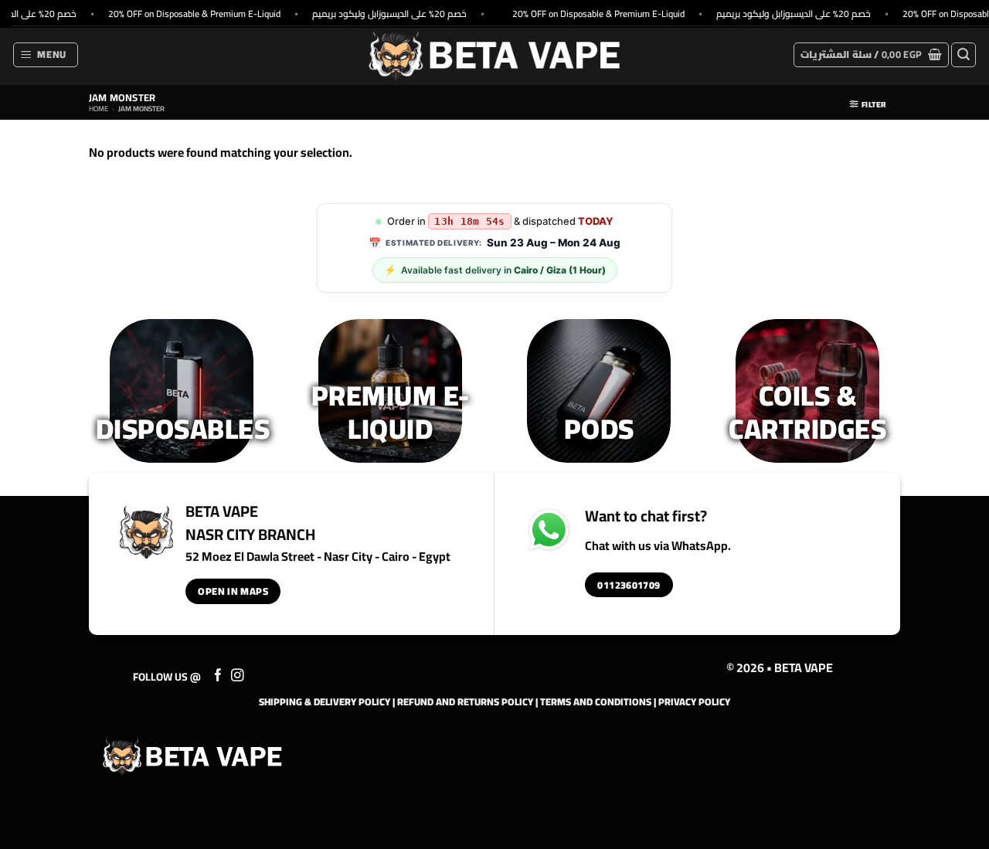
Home (98, 108)
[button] (46, 54)
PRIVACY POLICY (694, 701)
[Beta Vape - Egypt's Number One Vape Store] (494, 55)
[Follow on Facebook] (218, 676)
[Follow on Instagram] (237, 676)
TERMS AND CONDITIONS (595, 701)
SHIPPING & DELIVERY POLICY (324, 701)
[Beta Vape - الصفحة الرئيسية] (192, 756)
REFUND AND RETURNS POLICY (465, 701)
